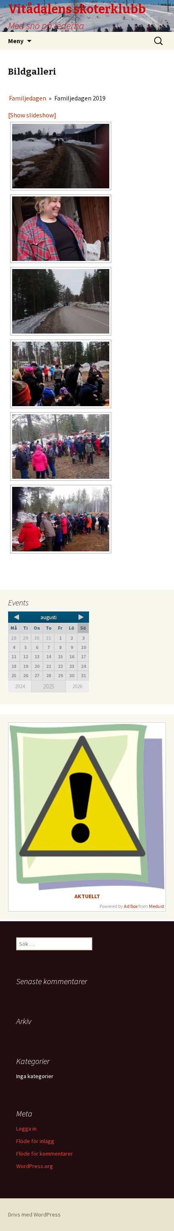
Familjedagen (27, 98)
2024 (20, 686)
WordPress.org (34, 1166)
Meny (15, 41)
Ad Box (131, 906)
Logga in (26, 1128)
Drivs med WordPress (34, 1214)
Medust (156, 906)
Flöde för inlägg (35, 1141)
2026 (77, 686)
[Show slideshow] (32, 115)
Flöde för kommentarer (44, 1153)
